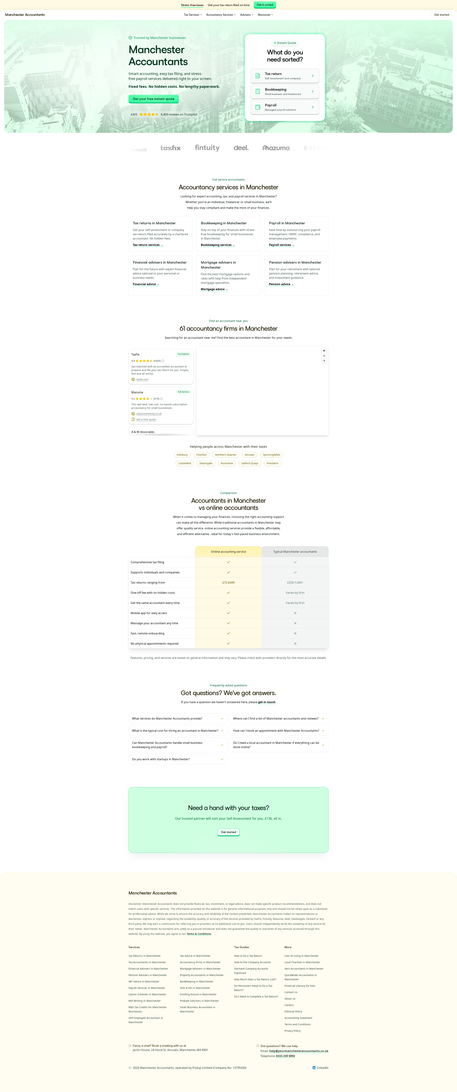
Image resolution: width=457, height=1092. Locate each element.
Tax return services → (148, 245)
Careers (289, 1005)
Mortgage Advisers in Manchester (200, 968)
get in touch (266, 702)
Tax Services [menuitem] (191, 14)
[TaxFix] (139, 147)
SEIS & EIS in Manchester (195, 988)
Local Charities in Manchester (302, 962)
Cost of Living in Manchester (302, 955)
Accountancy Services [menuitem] (219, 14)
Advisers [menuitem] (245, 14)
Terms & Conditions (199, 933)
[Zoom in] (324, 350)
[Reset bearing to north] (324, 361)
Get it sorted (265, 4)
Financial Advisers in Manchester (148, 968)
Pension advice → (281, 284)
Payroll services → (282, 245)
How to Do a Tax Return (248, 955)
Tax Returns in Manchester (145, 955)
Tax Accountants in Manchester (147, 962)
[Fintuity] (175, 148)
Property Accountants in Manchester (202, 975)
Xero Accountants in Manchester (304, 968)
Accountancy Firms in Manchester (200, 962)
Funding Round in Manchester (198, 994)
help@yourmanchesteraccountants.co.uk (298, 1051)
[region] (262, 390)
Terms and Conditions (298, 1024)
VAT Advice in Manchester (144, 981)
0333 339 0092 (285, 1056)
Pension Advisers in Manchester (148, 975)
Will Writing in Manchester (145, 1000)
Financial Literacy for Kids (300, 985)
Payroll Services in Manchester (147, 988)
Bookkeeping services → (218, 245)
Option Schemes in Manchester (147, 994)
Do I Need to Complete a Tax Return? (256, 996)
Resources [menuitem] (264, 14)
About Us (290, 998)
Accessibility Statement (298, 1018)
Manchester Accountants (25, 14)
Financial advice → (146, 284)
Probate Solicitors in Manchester (199, 1000)
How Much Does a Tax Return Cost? (255, 979)
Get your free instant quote (153, 99)
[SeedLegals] (294, 147)
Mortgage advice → (214, 289)
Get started (441, 14)
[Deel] (209, 147)
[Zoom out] (324, 355)
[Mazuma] (244, 147)
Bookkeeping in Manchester (196, 981)
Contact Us (291, 992)
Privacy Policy (292, 1030)
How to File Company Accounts (252, 962)
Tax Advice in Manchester (195, 955)
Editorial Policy (293, 1011)
